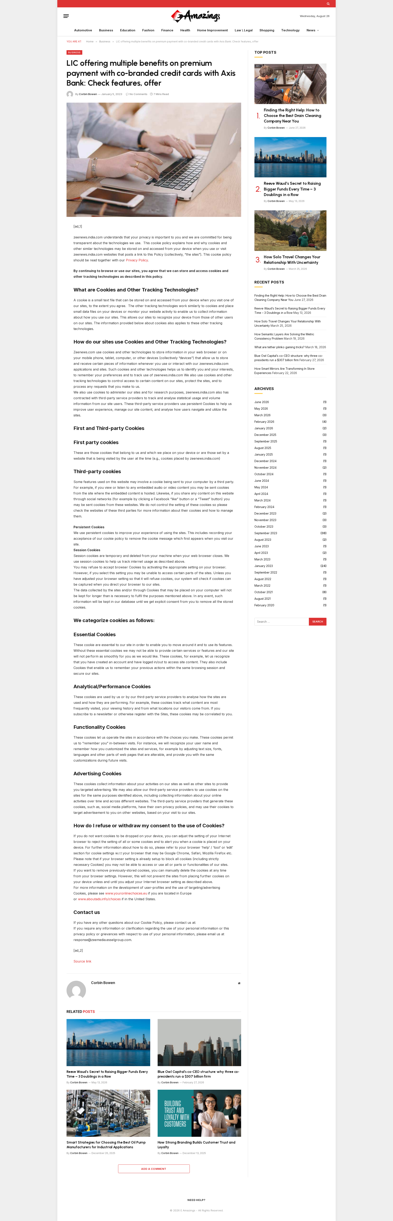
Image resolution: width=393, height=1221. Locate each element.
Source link (82, 961)
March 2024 (262, 500)
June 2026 (261, 402)
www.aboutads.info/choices (99, 899)
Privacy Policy (137, 260)
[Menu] (66, 16)
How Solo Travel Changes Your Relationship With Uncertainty (292, 259)
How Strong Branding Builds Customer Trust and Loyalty (196, 1144)
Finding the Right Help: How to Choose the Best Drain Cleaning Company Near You (292, 116)
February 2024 (264, 507)
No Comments (138, 94)
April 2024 (261, 493)
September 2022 (265, 572)
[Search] (328, 3)
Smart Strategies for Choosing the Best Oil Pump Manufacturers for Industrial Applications (106, 1144)
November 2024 (265, 467)
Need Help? (196, 1200)
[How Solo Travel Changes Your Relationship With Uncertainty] (290, 230)
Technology (290, 30)
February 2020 (264, 605)
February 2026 (264, 421)
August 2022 (262, 579)
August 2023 (262, 539)
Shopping (267, 30)
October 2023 (263, 526)
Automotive (83, 30)
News (311, 30)
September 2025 (265, 441)
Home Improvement (212, 30)
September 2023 (265, 533)
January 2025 (263, 454)
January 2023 (263, 566)
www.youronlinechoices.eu (126, 893)
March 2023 (262, 559)
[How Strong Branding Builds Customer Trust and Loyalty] (199, 1113)
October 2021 (263, 592)
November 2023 (265, 520)
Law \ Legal (244, 30)
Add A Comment (153, 1168)
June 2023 (261, 546)
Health (185, 30)
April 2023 (261, 552)
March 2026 (262, 415)
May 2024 (261, 487)
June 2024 (261, 480)
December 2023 (265, 513)
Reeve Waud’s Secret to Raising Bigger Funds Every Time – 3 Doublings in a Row (107, 1074)
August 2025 (262, 448)
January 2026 (263, 428)
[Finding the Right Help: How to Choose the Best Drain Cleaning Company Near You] (290, 83)
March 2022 (262, 585)
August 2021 (262, 598)
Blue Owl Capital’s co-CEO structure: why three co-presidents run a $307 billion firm (198, 1074)
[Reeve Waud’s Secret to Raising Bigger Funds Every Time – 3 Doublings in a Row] (108, 1042)
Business (106, 30)
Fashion (148, 30)
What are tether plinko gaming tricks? (279, 347)
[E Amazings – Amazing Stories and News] (196, 16)
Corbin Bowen (88, 94)
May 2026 (261, 408)
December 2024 (265, 461)
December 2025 (265, 434)
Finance (167, 30)
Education (127, 30)
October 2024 (263, 474)
